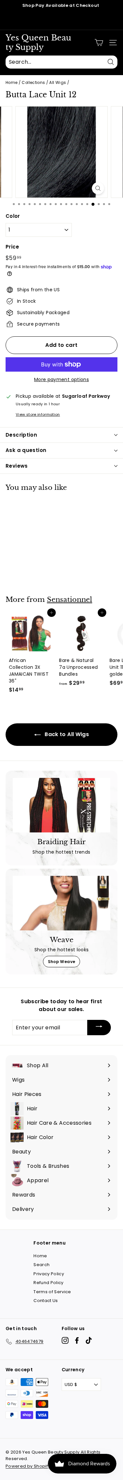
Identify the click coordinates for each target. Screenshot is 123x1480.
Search (41, 1265)
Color (13, 216)
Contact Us (45, 1300)
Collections (33, 82)
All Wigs (57, 82)
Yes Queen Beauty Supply (38, 42)
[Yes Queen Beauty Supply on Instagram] (65, 1340)
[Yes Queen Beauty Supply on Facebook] (76, 1340)
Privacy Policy (48, 1274)
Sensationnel (69, 599)
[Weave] (61, 903)
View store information (38, 414)
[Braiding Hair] (61, 805)
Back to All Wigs (66, 734)
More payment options (61, 379)
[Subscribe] (99, 1027)
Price (12, 246)
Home (11, 82)
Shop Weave (61, 961)
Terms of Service (52, 1292)
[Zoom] (98, 188)
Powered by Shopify (28, 1466)
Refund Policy (48, 1282)
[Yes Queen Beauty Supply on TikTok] (88, 1340)
